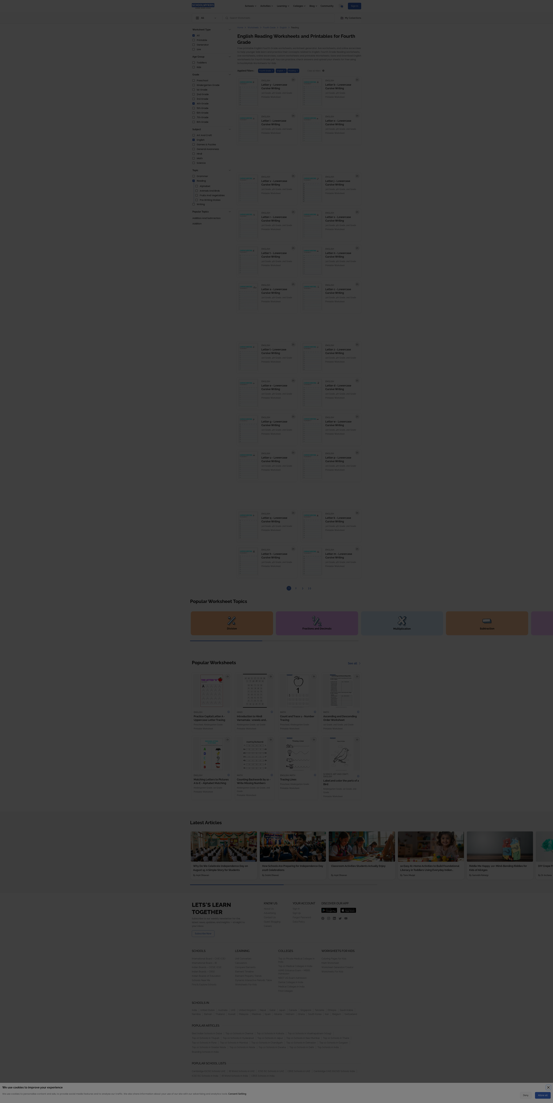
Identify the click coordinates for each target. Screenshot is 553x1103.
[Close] (355, 522)
